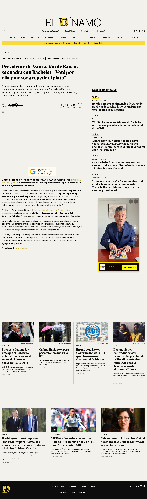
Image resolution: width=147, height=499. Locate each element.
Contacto (73, 487)
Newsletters (86, 31)
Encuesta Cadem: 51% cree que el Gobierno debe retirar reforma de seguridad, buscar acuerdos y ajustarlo (17, 356)
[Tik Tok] (144, 486)
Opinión (64, 37)
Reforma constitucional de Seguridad (57, 43)
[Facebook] (134, 31)
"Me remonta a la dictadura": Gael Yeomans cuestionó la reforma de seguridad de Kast (123, 441)
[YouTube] (139, 31)
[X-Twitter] (137, 31)
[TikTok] (144, 31)
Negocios (6, 53)
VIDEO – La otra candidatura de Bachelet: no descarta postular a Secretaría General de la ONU (117, 125)
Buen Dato (134, 37)
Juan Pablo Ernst (7, 462)
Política (12, 37)
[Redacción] (4, 105)
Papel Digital (70, 31)
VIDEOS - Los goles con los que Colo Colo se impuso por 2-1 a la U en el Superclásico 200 (73, 441)
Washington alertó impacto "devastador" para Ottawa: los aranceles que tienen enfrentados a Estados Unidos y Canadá (23, 443)
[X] (134, 486)
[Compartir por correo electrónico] (61, 105)
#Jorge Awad (53, 58)
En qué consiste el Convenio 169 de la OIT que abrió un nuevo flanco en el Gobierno (90, 354)
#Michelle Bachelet (70, 58)
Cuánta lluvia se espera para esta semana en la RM (54, 352)
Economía (35, 37)
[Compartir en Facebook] (67, 105)
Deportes (106, 37)
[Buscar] (5, 31)
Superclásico (98, 43)
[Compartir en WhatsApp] (80, 105)
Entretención (90, 37)
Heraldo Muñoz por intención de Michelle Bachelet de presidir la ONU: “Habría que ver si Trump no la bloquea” (117, 106)
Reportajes (49, 37)
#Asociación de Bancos (12, 58)
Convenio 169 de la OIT (82, 43)
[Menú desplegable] (3, 31)
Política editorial (88, 487)
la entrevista (21, 248)
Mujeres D (101, 31)
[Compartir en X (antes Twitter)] (73, 105)
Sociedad (120, 37)
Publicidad (63, 492)
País (23, 37)
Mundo (76, 37)
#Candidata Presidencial (35, 58)
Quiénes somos (58, 487)
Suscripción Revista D (50, 31)
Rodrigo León (6, 374)
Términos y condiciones (79, 492)
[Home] (73, 22)
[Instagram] (142, 31)
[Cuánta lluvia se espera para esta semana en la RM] (55, 332)
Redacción (13, 104)
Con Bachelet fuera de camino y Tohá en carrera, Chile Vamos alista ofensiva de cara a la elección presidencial (118, 165)
